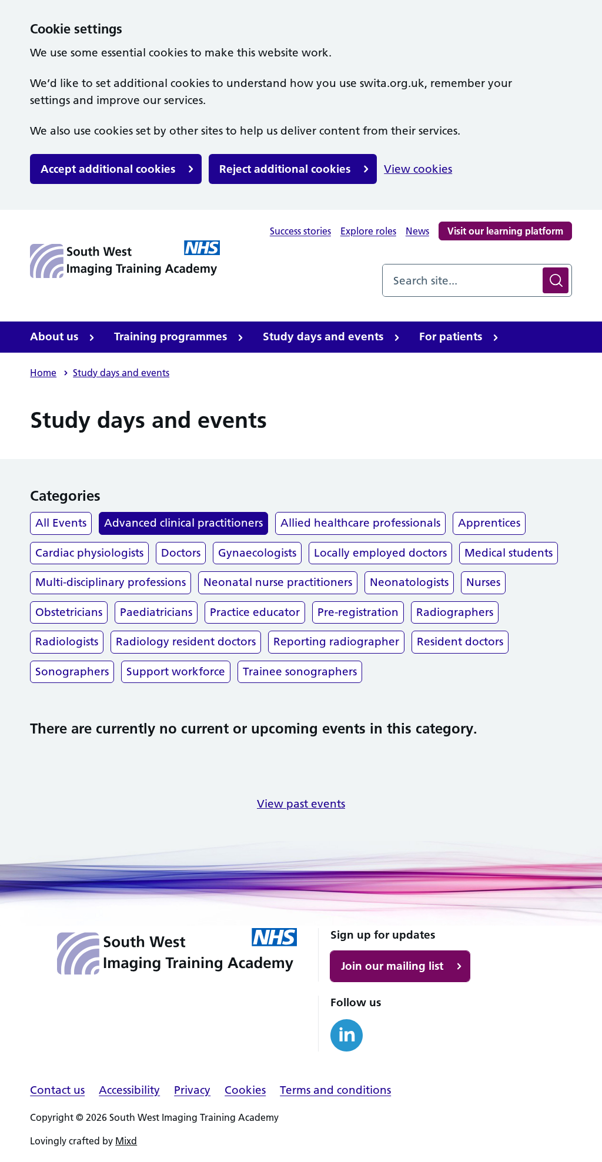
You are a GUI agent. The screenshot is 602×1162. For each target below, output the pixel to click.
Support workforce (175, 671)
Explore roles (368, 231)
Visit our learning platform (505, 231)
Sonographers (72, 671)
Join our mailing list (392, 966)
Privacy (192, 1090)
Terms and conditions (335, 1090)
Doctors (180, 553)
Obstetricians (68, 612)
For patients (450, 336)
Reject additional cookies (284, 169)
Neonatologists (409, 582)
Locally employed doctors (380, 553)
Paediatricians (156, 612)
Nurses (483, 582)
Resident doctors (460, 641)
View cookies (418, 169)
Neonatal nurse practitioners (277, 582)
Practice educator (255, 612)
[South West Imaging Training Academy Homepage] (125, 258)
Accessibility (129, 1090)
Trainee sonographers (300, 671)
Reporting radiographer (336, 641)
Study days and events (323, 336)
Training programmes (170, 336)
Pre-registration (358, 612)
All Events (60, 523)
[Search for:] (461, 280)
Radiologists (66, 641)
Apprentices (489, 523)
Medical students (508, 553)
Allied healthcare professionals (360, 523)
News (417, 231)
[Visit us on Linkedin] (346, 1035)
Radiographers (454, 612)
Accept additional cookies (108, 169)
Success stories (300, 231)
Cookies (245, 1090)
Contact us (57, 1090)
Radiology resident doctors (186, 641)
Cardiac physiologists (89, 553)
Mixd (126, 1141)
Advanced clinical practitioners (183, 523)
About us (54, 336)
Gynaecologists (257, 553)
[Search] (555, 280)
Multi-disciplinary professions (110, 582)
